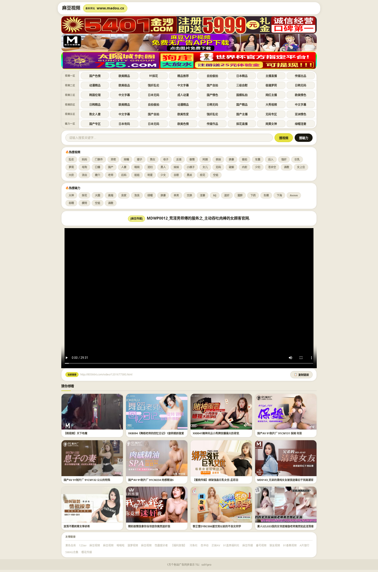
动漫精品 (95, 85)
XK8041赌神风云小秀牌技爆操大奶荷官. (216, 433)
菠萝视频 (133, 545)
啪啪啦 (120, 545)
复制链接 (301, 375)
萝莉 (71, 167)
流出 (84, 175)
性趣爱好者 (161, 545)
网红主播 (271, 95)
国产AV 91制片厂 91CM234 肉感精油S (151, 480)
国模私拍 (242, 95)
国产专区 (95, 124)
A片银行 (304, 545)
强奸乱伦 (153, 85)
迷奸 (226, 195)
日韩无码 (300, 85)
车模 (266, 195)
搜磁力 (303, 138)
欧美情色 (300, 95)
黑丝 (189, 175)
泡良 (137, 195)
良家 (123, 195)
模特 (84, 203)
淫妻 (202, 195)
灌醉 (240, 195)
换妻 (231, 159)
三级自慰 (242, 85)
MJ (214, 195)
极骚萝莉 (271, 85)
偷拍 (244, 159)
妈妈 (84, 159)
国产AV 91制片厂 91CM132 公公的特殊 (87, 480)
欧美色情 (183, 124)
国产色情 (95, 76)
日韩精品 (95, 104)
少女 (163, 175)
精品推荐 (183, 76)
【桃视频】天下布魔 (75, 433)
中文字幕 (183, 85)
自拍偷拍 (212, 76)
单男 (176, 195)
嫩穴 (97, 175)
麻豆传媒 (247, 545)
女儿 (205, 167)
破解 (231, 167)
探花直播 (242, 124)
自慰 (176, 175)
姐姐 (137, 175)
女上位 (301, 167)
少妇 (257, 167)
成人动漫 (183, 95)
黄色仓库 (70, 545)
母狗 (84, 167)
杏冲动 (204, 545)
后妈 (123, 175)
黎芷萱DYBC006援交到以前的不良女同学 (217, 526)
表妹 (218, 159)
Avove (294, 195)
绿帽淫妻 (300, 124)
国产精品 (242, 104)
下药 (253, 195)
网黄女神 (271, 124)
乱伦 (71, 159)
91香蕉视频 (290, 545)
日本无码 (153, 95)
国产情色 (212, 95)
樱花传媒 (86, 552)
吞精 (71, 203)
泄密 (113, 159)
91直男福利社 (231, 545)
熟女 (152, 159)
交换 (189, 195)
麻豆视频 (94, 545)
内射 (244, 167)
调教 (286, 167)
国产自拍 (212, 85)
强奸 (284, 159)
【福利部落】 (179, 545)
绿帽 (150, 195)
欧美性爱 (183, 114)
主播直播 (271, 76)
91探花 (153, 76)
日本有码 (124, 124)
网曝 (126, 159)
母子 (165, 159)
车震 (257, 159)
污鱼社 (194, 545)
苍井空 (272, 167)
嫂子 (139, 159)
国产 (110, 167)
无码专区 (271, 114)
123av (82, 545)
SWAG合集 (71, 552)
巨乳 (297, 159)
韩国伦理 (95, 95)
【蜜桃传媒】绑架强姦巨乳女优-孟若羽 (215, 480)
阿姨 (205, 159)
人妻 (123, 167)
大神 (71, 195)
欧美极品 (124, 85)
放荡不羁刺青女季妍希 (77, 526)
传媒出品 (300, 76)
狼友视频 (275, 545)
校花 (202, 175)
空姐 (215, 175)
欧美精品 (124, 76)
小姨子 (191, 167)
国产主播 (242, 114)
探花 (84, 195)
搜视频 (283, 138)
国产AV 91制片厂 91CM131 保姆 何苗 (279, 433)
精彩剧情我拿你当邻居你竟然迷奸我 (149, 526)
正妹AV (216, 545)
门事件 (99, 159)
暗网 (137, 167)
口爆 (97, 167)
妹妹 (176, 167)
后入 (270, 159)
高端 (110, 195)
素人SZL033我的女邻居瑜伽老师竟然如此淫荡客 (285, 526)
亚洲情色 (300, 114)
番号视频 (261, 545)
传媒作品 (212, 124)
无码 (218, 167)
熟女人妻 (95, 114)
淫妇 (150, 167)
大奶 (71, 175)
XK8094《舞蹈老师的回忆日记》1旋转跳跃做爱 (156, 433)
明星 (150, 175)
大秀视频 (271, 104)
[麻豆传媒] (136, 218)
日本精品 (242, 76)
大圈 (97, 195)
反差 (179, 159)
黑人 (163, 167)
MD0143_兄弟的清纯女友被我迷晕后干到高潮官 (285, 480)
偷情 (192, 159)
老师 (110, 175)
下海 (279, 195)
